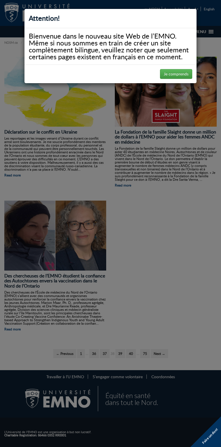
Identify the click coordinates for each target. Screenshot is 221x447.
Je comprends (176, 74)
